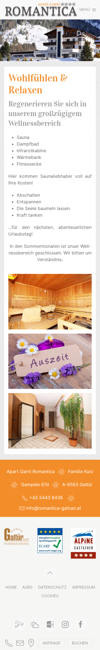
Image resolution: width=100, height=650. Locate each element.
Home (11, 587)
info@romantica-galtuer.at (53, 508)
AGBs (27, 587)
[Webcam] (19, 624)
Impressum (83, 587)
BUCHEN (80, 643)
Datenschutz (52, 587)
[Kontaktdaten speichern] (50, 624)
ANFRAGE (51, 643)
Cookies (50, 595)
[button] (87, 9)
